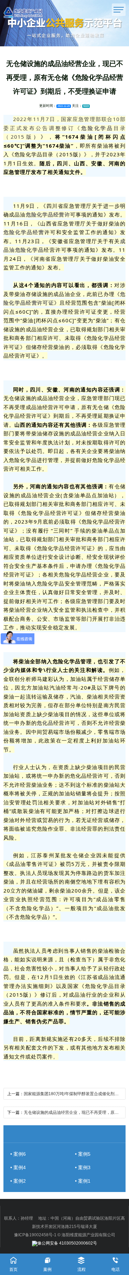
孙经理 (27, 1218)
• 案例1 (82, 1181)
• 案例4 (18, 1167)
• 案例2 (18, 1181)
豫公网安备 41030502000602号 (67, 1243)
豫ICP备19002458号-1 (35, 1234)
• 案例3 (82, 1167)
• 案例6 (18, 1154)
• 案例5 (82, 1154)
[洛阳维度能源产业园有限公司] (32, 12)
